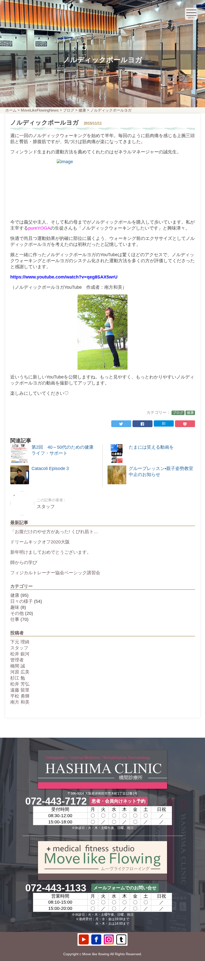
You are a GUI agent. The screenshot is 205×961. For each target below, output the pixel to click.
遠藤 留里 (20, 690)
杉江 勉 (17, 678)
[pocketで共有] (185, 423)
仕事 (14, 619)
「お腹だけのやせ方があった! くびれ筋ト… (54, 531)
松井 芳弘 (20, 684)
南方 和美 (20, 702)
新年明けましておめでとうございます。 (50, 552)
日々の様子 (21, 601)
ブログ (68, 110)
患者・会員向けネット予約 (119, 801)
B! (164, 423)
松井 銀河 (20, 653)
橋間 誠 (17, 665)
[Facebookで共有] (142, 423)
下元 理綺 (20, 641)
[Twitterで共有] (121, 423)
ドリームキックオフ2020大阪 (40, 541)
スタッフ (19, 647)
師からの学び (23, 562)
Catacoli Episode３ (51, 468)
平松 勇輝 (20, 696)
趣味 (14, 607)
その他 (17, 613)
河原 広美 (20, 672)
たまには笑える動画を (151, 447)
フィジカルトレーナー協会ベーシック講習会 (55, 572)
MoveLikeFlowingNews (40, 110)
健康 (82, 110)
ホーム (10, 110)
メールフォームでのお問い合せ (125, 887)
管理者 (17, 659)
